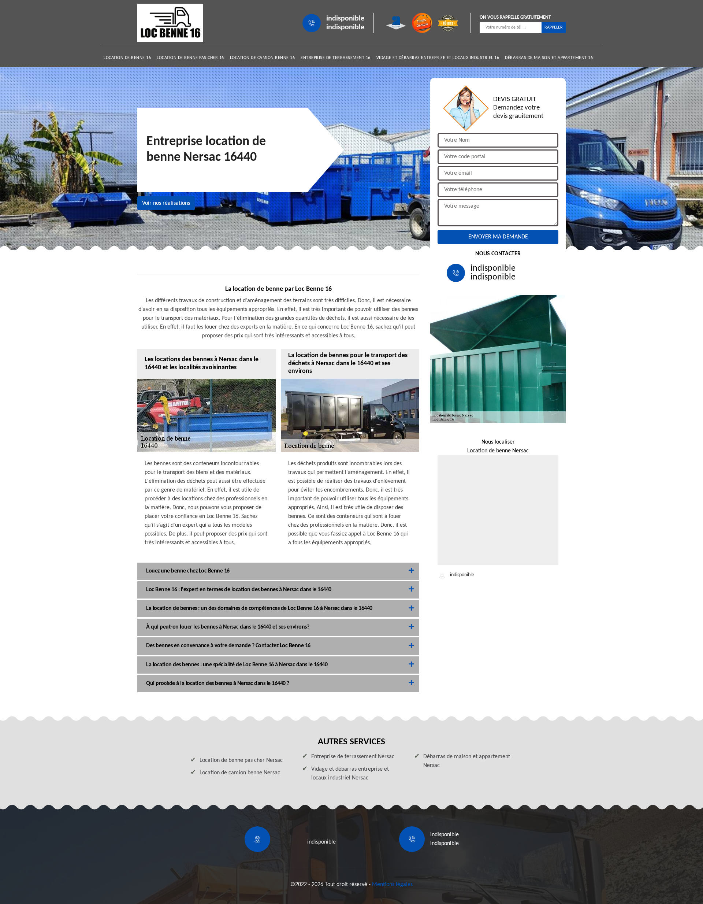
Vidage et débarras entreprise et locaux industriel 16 (437, 58)
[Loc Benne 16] (170, 23)
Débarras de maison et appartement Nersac (466, 761)
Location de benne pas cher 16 (190, 58)
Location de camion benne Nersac (240, 773)
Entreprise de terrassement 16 (336, 58)
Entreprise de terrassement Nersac (352, 757)
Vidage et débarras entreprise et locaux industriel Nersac (350, 773)
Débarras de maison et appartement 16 (549, 58)
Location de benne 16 (127, 58)
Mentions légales (392, 885)
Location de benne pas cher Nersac (241, 760)
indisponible (345, 18)
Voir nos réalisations (166, 203)
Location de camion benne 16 (262, 58)
